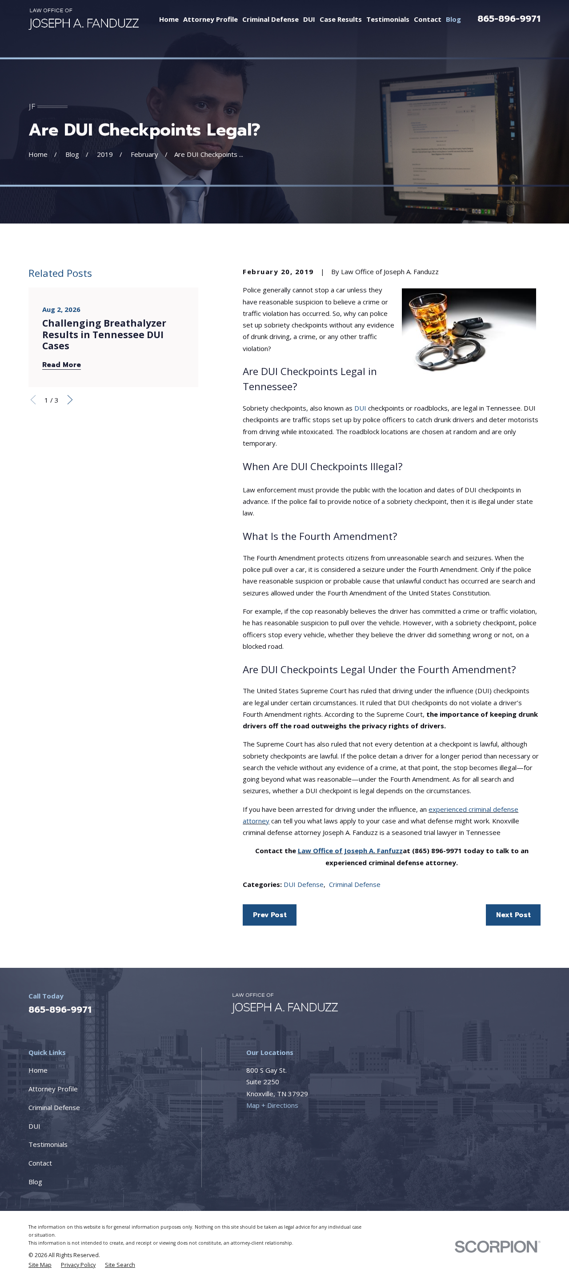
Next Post (513, 915)
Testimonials (48, 1144)
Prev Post (270, 915)
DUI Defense (304, 884)
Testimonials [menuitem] (387, 19)
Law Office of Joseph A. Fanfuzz (350, 850)
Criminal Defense (355, 884)
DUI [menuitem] (309, 19)
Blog (35, 1181)
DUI (360, 407)
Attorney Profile (53, 1088)
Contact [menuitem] (427, 19)
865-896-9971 (509, 18)
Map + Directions (272, 1105)
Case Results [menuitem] (341, 19)
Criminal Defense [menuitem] (270, 19)
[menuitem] (40, 1265)
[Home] (83, 18)
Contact (40, 1162)
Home (38, 1070)
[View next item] (70, 399)
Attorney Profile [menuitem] (210, 19)
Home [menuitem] (169, 19)
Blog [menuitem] (453, 19)
